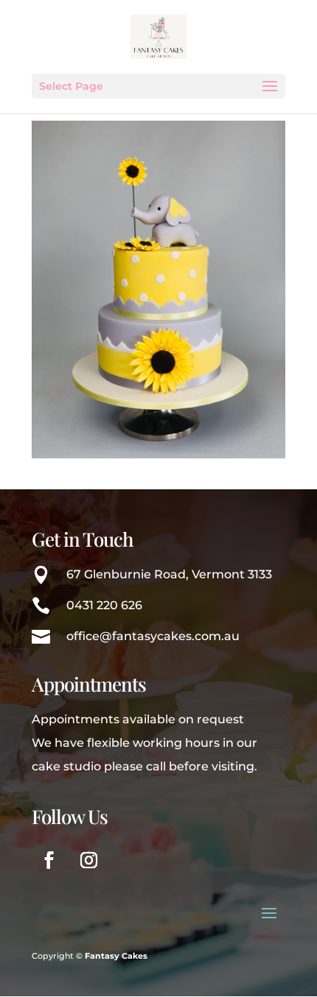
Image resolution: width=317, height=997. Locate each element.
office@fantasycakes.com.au (153, 636)
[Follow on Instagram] (88, 860)
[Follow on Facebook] (49, 860)
